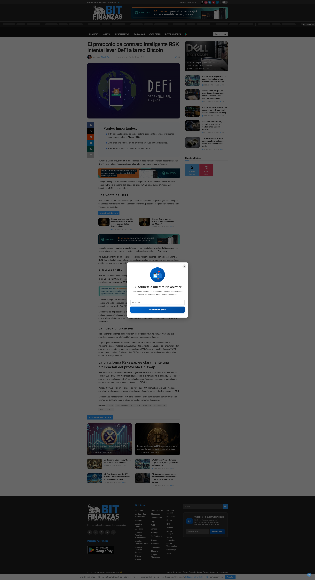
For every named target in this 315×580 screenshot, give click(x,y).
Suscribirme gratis (157, 309)
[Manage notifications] (309, 575)
